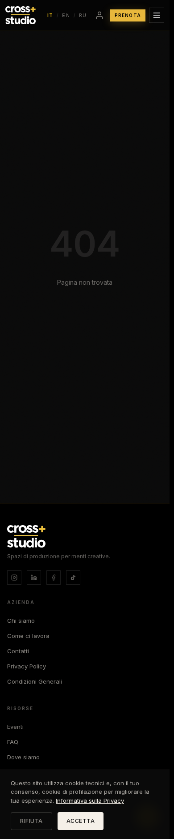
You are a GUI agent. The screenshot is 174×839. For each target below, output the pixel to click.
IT (50, 15)
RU (83, 15)
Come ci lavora (28, 635)
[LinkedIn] (34, 577)
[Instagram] (14, 577)
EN (66, 15)
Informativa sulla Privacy (90, 800)
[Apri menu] (156, 15)
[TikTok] (73, 577)
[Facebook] (53, 577)
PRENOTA (128, 15)
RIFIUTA (31, 821)
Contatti (18, 651)
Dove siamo (23, 757)
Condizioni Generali (34, 681)
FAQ (12, 741)
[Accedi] (99, 15)
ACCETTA (80, 821)
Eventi (15, 726)
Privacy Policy (26, 666)
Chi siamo (21, 620)
